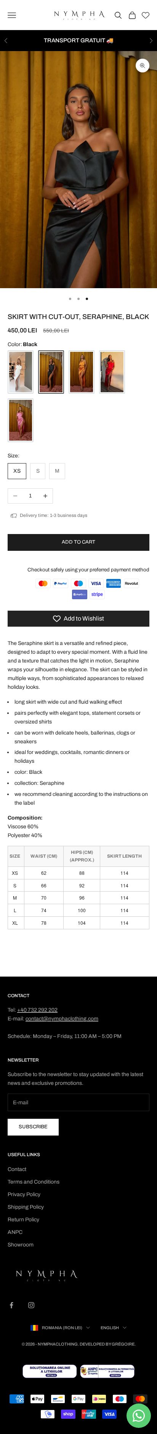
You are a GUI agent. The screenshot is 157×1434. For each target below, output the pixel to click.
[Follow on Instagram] (31, 1305)
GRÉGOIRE (123, 1344)
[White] (21, 372)
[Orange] (82, 372)
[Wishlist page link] (145, 15)
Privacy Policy (24, 1194)
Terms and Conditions (33, 1182)
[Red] (112, 372)
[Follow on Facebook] (11, 1305)
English (110, 1327)
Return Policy (23, 1219)
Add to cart (78, 542)
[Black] (51, 372)
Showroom (21, 1245)
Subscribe (33, 1126)
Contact (17, 1169)
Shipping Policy (26, 1207)
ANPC (15, 1232)
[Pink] (21, 420)
